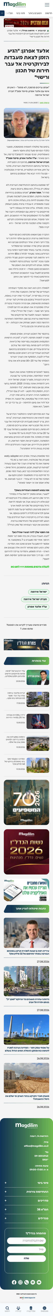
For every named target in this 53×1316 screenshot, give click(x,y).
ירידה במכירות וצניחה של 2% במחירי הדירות (15, 716)
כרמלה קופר (44, 103)
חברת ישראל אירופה (35, 599)
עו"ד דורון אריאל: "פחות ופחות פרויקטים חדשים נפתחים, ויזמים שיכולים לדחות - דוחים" (15, 674)
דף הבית (42, 31)
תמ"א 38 (42, 1209)
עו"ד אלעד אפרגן (37, 607)
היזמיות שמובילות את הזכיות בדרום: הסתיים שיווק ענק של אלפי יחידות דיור (15, 740)
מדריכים (43, 1200)
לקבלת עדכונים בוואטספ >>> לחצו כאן (30, 567)
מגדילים (43, 1218)
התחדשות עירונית (37, 1191)
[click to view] (26, 23)
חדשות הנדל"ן (28, 31)
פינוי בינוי (43, 1183)
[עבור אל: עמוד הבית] (15, 5)
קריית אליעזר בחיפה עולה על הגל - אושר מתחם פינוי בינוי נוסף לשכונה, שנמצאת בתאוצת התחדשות (16, 696)
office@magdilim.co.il (36, 1146)
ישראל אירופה (39, 592)
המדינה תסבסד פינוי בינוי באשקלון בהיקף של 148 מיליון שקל (14, 761)
